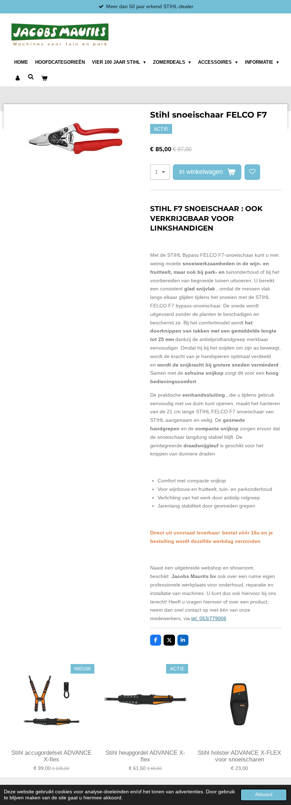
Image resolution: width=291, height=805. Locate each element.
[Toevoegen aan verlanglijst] (252, 172)
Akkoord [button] (263, 794)
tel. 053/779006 (208, 618)
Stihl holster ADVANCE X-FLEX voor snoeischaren (239, 756)
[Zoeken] (31, 77)
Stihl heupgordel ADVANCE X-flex (145, 756)
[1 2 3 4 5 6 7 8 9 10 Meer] (160, 172)
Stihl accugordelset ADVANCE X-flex (51, 756)
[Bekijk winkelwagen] (44, 78)
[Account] (17, 78)
